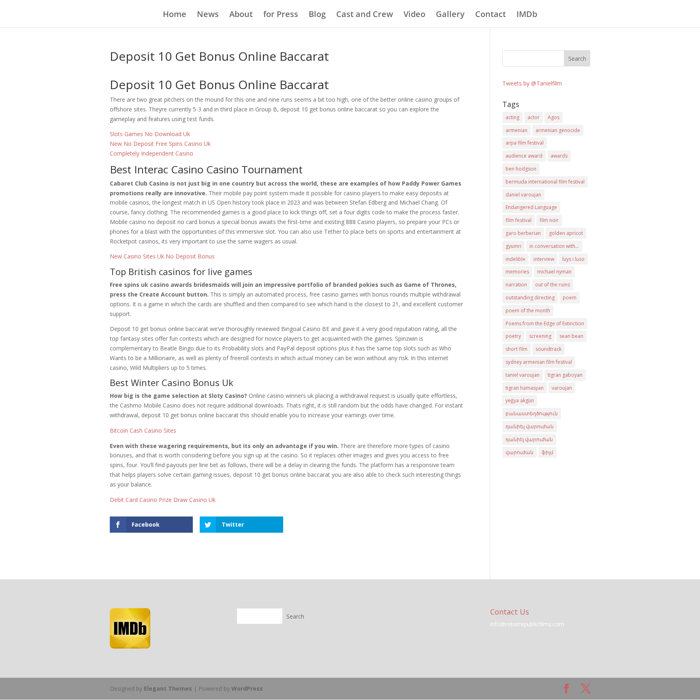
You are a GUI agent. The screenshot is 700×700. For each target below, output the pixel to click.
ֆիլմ (547, 452)
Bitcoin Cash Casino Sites (143, 430)
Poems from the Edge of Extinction (545, 323)
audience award (524, 155)
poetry (513, 336)
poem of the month (528, 310)
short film (516, 349)
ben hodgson (521, 168)
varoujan (562, 387)
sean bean (571, 336)
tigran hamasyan (525, 387)
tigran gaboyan (565, 374)
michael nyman (554, 271)
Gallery (450, 15)
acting (512, 117)
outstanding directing (530, 297)
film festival (518, 220)
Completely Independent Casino (151, 153)
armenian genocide (558, 130)
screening (540, 336)
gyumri (513, 246)
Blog (317, 15)
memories (517, 271)
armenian (516, 130)
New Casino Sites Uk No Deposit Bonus (162, 256)
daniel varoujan (523, 194)
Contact (490, 15)
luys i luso (573, 259)
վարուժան (520, 452)
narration (516, 284)
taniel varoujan (523, 374)
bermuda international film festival (545, 181)
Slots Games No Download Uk (150, 134)
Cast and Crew (364, 15)
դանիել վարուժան (530, 426)
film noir (549, 220)
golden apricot (566, 233)
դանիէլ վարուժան (529, 439)
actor (533, 117)
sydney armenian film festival (539, 362)
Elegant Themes (168, 688)
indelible (515, 259)
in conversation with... (554, 246)
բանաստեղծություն (532, 413)
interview (544, 259)
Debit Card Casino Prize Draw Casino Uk (163, 500)
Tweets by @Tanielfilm (532, 83)
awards (559, 155)
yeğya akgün (520, 400)
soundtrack (548, 349)
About (241, 15)
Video (414, 15)
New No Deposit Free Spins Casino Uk (160, 143)
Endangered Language (531, 207)
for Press (280, 15)
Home (174, 15)
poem (569, 297)
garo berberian (523, 233)
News (208, 15)
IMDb (526, 15)
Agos (553, 117)
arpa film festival (525, 142)
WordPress (247, 688)
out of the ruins (552, 284)
